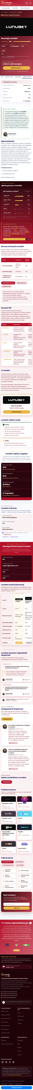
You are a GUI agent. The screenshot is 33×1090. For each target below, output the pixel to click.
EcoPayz (20, 1054)
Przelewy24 (20, 1040)
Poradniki (21, 865)
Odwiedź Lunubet (16, 1087)
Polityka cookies (18, 1084)
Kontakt (19, 1023)
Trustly (19, 1051)
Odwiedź (19, 643)
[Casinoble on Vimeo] (9, 1062)
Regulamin (11, 1084)
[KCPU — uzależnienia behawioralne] (7, 945)
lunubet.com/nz (14, 536)
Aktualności (20, 1020)
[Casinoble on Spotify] (13, 1062)
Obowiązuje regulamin (23, 71)
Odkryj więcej (18, 76)
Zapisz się (16, 908)
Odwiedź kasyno (16, 68)
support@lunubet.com (10, 566)
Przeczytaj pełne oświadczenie (14, 1075)
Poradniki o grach (5, 1033)
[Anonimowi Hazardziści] (16, 945)
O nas (19, 1012)
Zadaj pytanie (7, 719)
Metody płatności (5, 1025)
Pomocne (14, 743)
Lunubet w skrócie (27, 76)
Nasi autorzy (21, 1016)
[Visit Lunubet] (19, 599)
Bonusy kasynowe (5, 1018)
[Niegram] (26, 945)
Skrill (19, 1044)
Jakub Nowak (10, 56)
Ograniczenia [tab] (7, 286)
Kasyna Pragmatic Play (7, 1044)
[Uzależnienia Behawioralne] (16, 950)
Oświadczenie (4, 1084)
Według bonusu (8, 861)
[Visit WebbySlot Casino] (29, 598)
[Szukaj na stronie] (27, 3)
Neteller (19, 1047)
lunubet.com (26, 85)
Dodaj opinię (6, 782)
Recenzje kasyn (6, 8)
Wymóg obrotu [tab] (21, 283)
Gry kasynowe (4, 1022)
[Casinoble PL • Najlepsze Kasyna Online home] (5, 974)
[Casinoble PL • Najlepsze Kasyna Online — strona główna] (6, 2)
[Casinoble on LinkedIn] (2, 1062)
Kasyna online (13, 12)
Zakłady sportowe (5, 1015)
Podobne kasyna (9, 76)
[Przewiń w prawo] (31, 8)
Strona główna (4, 12)
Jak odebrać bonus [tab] (8, 283)
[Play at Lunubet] (16, 400)
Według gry (20, 861)
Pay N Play (15, 8)
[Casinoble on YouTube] (6, 1062)
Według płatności (8, 865)
